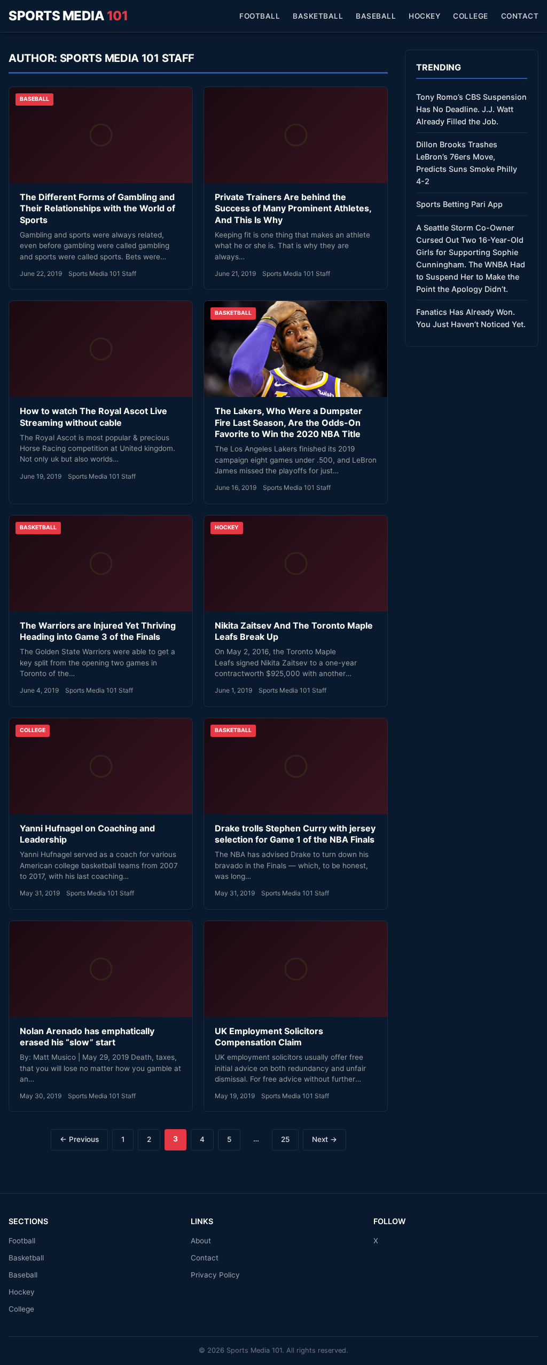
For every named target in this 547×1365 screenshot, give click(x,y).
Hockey (424, 16)
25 (285, 1139)
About (201, 1240)
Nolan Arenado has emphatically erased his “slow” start (87, 1037)
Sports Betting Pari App (459, 204)
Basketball (318, 16)
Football (259, 16)
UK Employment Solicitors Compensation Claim (269, 1037)
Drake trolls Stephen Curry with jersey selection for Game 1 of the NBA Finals (295, 834)
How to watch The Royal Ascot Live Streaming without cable (93, 417)
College (470, 16)
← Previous (79, 1139)
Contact (520, 16)
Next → (324, 1139)
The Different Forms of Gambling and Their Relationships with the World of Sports (97, 208)
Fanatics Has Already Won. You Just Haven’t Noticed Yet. (471, 318)
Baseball (376, 16)
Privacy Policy (215, 1275)
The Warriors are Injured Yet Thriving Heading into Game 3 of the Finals (98, 631)
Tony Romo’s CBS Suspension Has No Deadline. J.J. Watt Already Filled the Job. (471, 109)
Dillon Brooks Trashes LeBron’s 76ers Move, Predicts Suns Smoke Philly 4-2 (466, 163)
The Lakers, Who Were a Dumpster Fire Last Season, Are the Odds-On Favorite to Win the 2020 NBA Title (288, 422)
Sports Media (68, 15)
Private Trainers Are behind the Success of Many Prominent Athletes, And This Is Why (293, 208)
